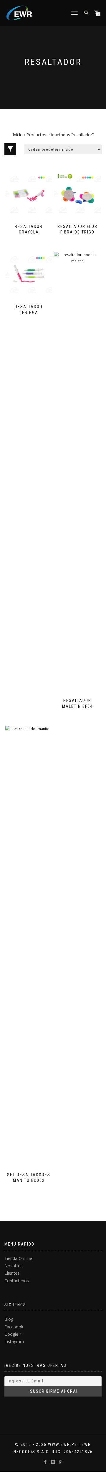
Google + (13, 1334)
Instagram (14, 1341)
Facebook (13, 1327)
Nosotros (13, 1265)
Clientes (11, 1273)
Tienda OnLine (18, 1258)
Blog (8, 1319)
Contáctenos (16, 1280)
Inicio (18, 134)
